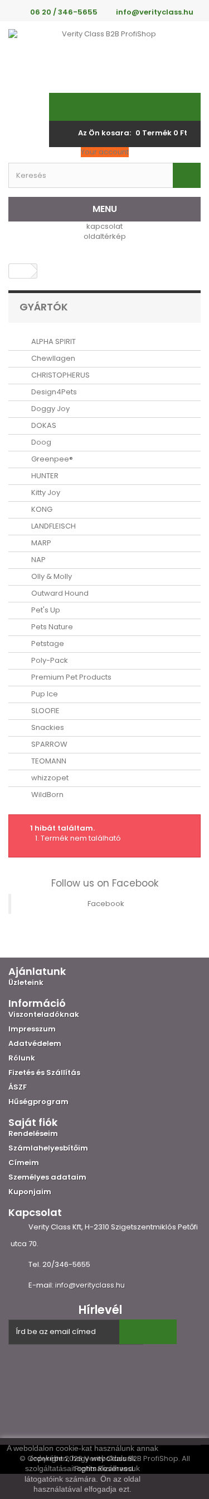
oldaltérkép (105, 236)
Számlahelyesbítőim (48, 1148)
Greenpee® (51, 459)
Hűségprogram (38, 1101)
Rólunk (21, 1058)
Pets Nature (51, 626)
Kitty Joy (45, 492)
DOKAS (43, 425)
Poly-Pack (49, 660)
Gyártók (44, 307)
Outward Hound (59, 593)
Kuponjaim (29, 1191)
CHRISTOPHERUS (60, 375)
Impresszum (32, 1029)
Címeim (23, 1162)
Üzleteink (25, 982)
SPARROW (48, 744)
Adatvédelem (34, 1043)
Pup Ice (44, 694)
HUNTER (44, 475)
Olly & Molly (51, 576)
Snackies (47, 727)
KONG (41, 509)
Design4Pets (53, 391)
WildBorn (47, 794)
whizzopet (49, 777)
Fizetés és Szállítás (44, 1072)
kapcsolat (104, 226)
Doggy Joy (50, 408)
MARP (40, 543)
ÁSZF (17, 1087)
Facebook (106, 903)
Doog (40, 442)
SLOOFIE (45, 710)
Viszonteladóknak (43, 1014)
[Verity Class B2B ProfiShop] (104, 57)
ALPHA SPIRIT (53, 341)
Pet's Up (45, 610)
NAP (38, 559)
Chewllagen (52, 358)
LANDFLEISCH (53, 526)
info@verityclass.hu (90, 1285)
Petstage (47, 643)
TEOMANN (48, 761)
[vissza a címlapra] (20, 271)
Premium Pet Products (70, 677)
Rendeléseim (33, 1133)
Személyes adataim (47, 1177)
